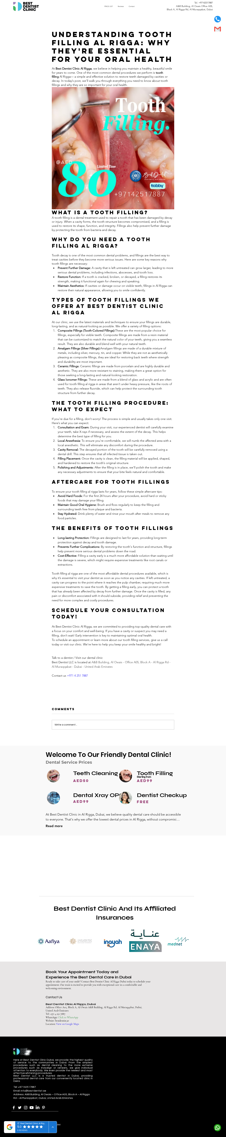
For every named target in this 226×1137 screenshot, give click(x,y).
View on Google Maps (67, 1024)
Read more (54, 826)
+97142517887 (206, 2)
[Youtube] (31, 1107)
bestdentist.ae (62, 1020)
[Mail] (217, 29)
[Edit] (217, 19)
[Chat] (217, 1128)
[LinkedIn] (37, 1107)
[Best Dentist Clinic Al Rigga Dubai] (13, 1107)
